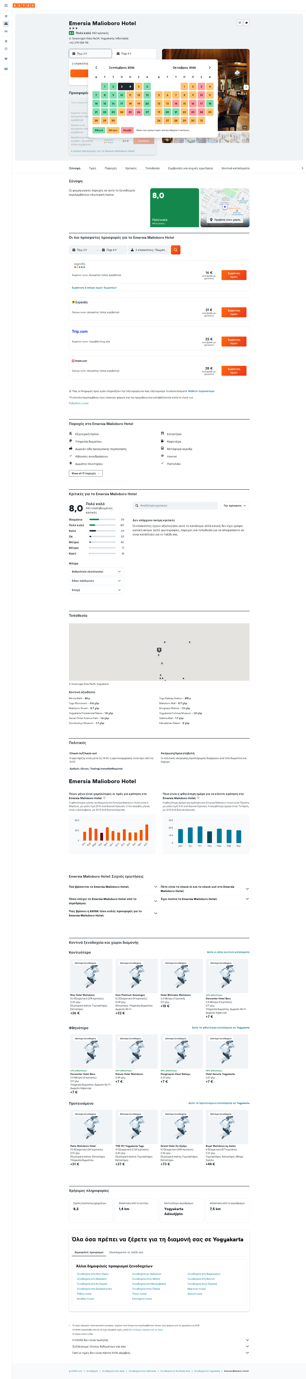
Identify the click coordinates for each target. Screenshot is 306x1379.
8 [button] (105, 95)
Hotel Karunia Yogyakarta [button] (220, 1074)
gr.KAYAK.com (75, 1371)
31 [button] (201, 120)
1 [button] (104, 86)
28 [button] (96, 120)
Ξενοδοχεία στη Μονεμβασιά (149, 1283)
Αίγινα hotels (195, 1293)
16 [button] (113, 103)
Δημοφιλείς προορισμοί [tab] (89, 1252)
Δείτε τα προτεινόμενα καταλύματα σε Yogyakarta (219, 1103)
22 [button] (104, 112)
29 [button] (104, 120)
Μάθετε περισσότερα (201, 391)
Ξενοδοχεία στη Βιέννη (201, 1278)
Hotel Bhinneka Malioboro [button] (176, 995)
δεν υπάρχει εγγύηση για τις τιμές (146, 1329)
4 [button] (130, 86)
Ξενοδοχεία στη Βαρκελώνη (204, 1273)
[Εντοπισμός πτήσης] (6, 48)
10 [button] (121, 95)
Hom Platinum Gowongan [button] (130, 995)
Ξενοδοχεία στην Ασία (113, 1371)
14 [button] (96, 103)
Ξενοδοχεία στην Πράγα (146, 1288)
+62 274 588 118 (78, 42)
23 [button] (113, 112)
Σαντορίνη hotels (142, 1298)
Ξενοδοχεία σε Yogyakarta (207, 1371)
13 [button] (147, 95)
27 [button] (147, 112)
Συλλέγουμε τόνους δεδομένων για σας (99, 1346)
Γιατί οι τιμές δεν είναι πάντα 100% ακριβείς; (101, 1353)
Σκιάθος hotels (85, 1298)
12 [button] (138, 95)
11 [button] (130, 95)
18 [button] (130, 103)
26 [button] (138, 112)
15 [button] (104, 103)
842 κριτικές (100, 33)
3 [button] (122, 86)
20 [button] (147, 103)
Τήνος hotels (139, 1293)
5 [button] (139, 86)
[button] (6, 5)
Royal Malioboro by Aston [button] (221, 1146)
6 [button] (147, 86)
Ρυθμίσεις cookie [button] (79, 403)
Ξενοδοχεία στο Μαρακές (92, 1278)
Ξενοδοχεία (92, 1371)
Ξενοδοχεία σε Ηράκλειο (146, 1273)
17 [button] (121, 103)
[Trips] (6, 58)
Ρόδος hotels (84, 1293)
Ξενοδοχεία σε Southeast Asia (175, 1371)
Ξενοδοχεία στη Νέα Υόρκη (93, 1273)
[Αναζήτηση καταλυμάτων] (6, 23)
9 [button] (113, 95)
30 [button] (113, 120)
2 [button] (113, 86)
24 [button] (121, 112)
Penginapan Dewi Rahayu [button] (175, 1074)
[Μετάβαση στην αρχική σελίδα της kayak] (24, 5)
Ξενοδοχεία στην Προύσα (202, 1283)
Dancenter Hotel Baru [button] (218, 998)
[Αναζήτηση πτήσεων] (6, 16)
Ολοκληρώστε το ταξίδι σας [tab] (126, 1252)
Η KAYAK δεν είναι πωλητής (90, 1340)
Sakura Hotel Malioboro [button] (129, 1074)
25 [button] (130, 112)
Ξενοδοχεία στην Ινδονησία (142, 1371)
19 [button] (138, 103)
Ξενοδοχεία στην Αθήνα (146, 1278)
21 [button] (96, 112)
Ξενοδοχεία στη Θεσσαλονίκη (94, 1288)
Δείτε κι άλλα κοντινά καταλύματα (228, 952)
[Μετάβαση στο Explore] (6, 41)
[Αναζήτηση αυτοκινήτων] (6, 31)
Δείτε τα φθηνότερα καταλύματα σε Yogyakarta (221, 1027)
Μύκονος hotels (197, 1288)
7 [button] (96, 95)
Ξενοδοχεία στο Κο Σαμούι (92, 1283)
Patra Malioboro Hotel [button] (83, 1146)
